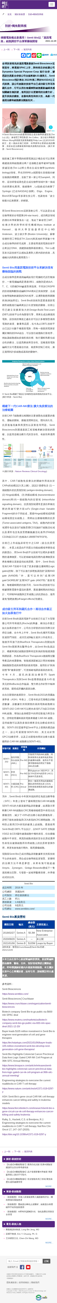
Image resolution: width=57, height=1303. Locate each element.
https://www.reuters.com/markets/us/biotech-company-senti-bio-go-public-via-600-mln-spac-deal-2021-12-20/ (26, 1023)
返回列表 (28, 49)
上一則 (6, 49)
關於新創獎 (20, 14)
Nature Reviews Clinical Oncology (30, 471)
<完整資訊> (10, 1278)
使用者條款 (24, 1282)
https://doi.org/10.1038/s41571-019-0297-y (24, 1134)
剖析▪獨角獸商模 (35, 14)
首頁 (9, 14)
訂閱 (46, 1261)
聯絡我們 (35, 1282)
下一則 (16, 49)
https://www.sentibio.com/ (15, 994)
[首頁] (5, 4)
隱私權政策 (12, 1282)
